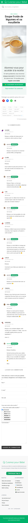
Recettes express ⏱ (7, 115)
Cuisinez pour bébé (16, 2)
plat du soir (11, 113)
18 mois (4, 109)
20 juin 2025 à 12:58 (9, 193)
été (21, 111)
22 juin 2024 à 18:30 (9, 259)
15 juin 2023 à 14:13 (9, 290)
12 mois (21, 107)
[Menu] (2, 2)
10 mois (9, 107)
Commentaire (5, 422)
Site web (4, 397)
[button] (14, 473)
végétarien (16, 111)
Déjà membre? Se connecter (14, 88)
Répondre (7, 133)
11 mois (15, 107)
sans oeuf (16, 109)
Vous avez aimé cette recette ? (10, 405)
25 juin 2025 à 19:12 (9, 159)
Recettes (4, 477)
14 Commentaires (21, 119)
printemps (5, 113)
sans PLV (5, 111)
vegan (10, 111)
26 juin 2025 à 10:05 (11, 178)
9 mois (4, 107)
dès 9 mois (14, 14)
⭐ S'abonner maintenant (14, 84)
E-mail (4, 390)
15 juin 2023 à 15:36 (11, 306)
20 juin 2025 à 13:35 (11, 209)
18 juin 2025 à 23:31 (9, 224)
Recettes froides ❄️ (18, 115)
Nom (3, 382)
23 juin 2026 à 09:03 (11, 146)
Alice (8, 343)
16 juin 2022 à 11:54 (11, 345)
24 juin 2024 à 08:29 (11, 277)
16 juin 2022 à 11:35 (9, 324)
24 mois (10, 109)
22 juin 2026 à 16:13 (9, 131)
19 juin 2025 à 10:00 (11, 241)
